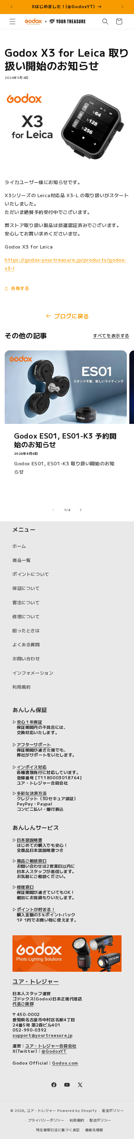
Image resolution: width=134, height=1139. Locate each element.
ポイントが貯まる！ (36, 909)
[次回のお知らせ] (122, 7)
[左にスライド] (53, 510)
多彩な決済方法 (32, 793)
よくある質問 (26, 644)
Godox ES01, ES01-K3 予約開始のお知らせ (65, 440)
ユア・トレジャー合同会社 (50, 1046)
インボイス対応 (32, 767)
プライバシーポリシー (46, 1120)
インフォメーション (32, 673)
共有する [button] (20, 288)
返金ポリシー (113, 1110)
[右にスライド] (81, 510)
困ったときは (26, 630)
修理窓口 (25, 887)
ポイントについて (30, 574)
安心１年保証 (29, 722)
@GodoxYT (53, 1051)
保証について (26, 588)
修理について (26, 616)
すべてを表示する (111, 335)
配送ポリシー (100, 1120)
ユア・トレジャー (35, 981)
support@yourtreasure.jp (42, 1035)
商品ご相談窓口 (32, 861)
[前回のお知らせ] (11, 7)
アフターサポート (34, 744)
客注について (26, 602)
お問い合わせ (26, 658)
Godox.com (65, 1063)
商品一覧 (21, 560)
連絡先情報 (94, 1129)
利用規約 (21, 687)
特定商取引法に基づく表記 (58, 1129)
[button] (12, 21)
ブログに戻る (71, 316)
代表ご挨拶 (23, 1004)
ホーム (19, 546)
